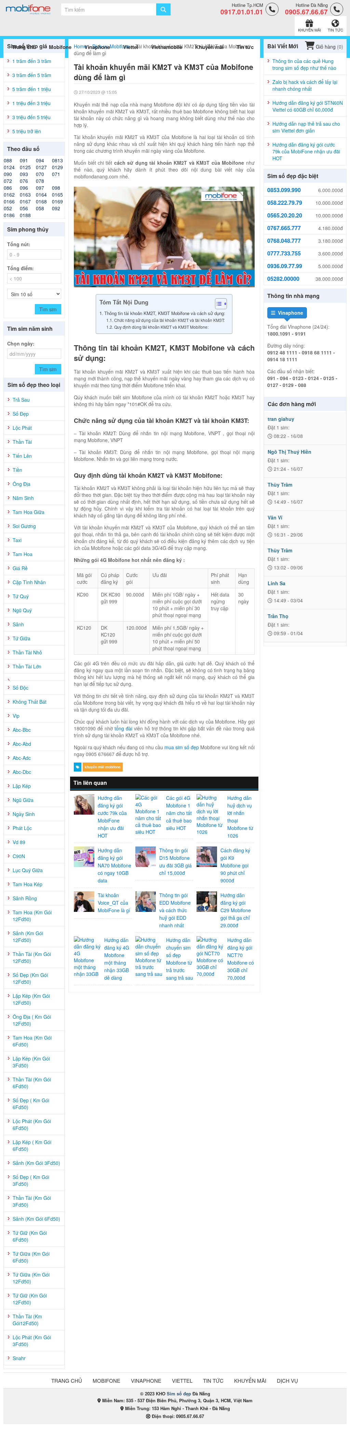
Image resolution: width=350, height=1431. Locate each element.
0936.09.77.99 (284, 266)
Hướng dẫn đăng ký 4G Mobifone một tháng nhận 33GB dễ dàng (116, 959)
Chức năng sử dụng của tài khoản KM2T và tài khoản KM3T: (169, 320)
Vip (16, 715)
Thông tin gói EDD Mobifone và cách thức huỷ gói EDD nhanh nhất (175, 910)
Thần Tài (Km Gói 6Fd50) (32, 1083)
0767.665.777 (284, 228)
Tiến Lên (22, 455)
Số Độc (20, 687)
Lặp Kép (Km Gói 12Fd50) (31, 999)
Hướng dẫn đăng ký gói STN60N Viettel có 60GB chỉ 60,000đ (307, 106)
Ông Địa (21, 483)
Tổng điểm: (20, 268)
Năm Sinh (23, 497)
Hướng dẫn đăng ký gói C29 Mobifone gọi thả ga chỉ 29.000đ (235, 910)
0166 (9, 201)
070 (40, 174)
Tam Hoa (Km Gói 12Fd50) (32, 915)
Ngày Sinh (24, 814)
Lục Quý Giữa (28, 870)
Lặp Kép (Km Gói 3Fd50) (31, 1062)
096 (24, 187)
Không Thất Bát (29, 701)
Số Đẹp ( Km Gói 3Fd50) (31, 1180)
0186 (9, 215)
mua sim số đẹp (181, 747)
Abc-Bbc (22, 729)
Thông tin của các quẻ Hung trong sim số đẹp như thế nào (304, 64)
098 (56, 187)
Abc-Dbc (22, 771)
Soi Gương (24, 526)
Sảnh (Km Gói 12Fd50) (28, 936)
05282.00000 (283, 278)
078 (40, 180)
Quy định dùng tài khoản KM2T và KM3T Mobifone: (161, 327)
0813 (57, 160)
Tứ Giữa (21, 638)
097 (40, 187)
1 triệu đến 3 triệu (31, 103)
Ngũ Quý (22, 610)
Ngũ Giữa (23, 799)
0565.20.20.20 (284, 215)
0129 (57, 167)
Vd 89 (19, 842)
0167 (25, 201)
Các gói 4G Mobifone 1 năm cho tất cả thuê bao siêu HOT (179, 812)
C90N (19, 856)
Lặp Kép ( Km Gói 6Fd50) (32, 1145)
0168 (41, 201)
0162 (9, 194)
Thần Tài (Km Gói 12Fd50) (32, 957)
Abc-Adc (22, 757)
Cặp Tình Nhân (29, 582)
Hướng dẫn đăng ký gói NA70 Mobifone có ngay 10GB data (114, 865)
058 (40, 208)
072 (8, 180)
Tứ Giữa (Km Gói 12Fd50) (31, 1278)
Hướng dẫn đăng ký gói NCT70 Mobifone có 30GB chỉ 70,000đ (240, 959)
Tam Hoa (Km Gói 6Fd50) (32, 1041)
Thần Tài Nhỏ (27, 652)
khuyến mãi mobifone (103, 767)
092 (56, 208)
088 (8, 160)
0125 (25, 167)
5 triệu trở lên (26, 131)
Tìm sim (48, 309)
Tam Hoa (22, 554)
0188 (25, 215)
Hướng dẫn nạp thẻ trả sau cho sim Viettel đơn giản (306, 127)
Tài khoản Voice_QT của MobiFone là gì (114, 903)
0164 (41, 194)
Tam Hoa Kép (27, 884)
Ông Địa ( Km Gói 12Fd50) (32, 1020)
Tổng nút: (18, 244)
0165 (57, 194)
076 (24, 180)
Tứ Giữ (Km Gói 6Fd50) (30, 1236)
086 (8, 187)
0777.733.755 (284, 253)
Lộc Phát (22, 427)
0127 (41, 167)
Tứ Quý (21, 596)
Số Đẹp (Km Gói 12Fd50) (30, 978)
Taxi (17, 540)
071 (56, 174)
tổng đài (123, 728)
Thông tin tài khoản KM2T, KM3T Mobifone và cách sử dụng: (164, 313)
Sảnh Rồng (25, 898)
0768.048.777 (284, 240)
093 (24, 174)
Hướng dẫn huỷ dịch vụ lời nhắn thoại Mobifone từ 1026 (240, 816)
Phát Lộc (22, 828)
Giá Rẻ (20, 568)
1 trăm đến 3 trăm (31, 61)
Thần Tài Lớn (27, 666)
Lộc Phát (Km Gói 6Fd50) (32, 1124)
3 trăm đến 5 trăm (31, 75)
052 (8, 208)
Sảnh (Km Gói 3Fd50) (36, 1162)
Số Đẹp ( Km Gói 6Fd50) (31, 1103)
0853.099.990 (284, 190)
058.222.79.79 (284, 202)
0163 (25, 194)
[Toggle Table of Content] (217, 304)
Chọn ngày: (21, 343)
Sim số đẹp (179, 1393)
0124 (9, 167)
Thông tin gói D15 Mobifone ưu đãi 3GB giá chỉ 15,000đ (175, 861)
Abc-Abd (22, 743)
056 (24, 208)
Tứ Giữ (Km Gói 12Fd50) (30, 1299)
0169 (57, 201)
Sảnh (18, 624)
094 (40, 160)
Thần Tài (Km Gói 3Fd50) (32, 1201)
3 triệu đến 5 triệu (31, 117)
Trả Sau (21, 399)
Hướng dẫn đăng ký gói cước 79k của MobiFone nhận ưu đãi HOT (112, 816)
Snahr (19, 1358)
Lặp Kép (22, 785)
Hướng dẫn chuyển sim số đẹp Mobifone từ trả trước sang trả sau (179, 959)
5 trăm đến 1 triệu (31, 89)
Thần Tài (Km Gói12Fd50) (27, 1320)
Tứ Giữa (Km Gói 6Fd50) (31, 1257)
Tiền (17, 469)
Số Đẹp (21, 413)
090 (8, 174)
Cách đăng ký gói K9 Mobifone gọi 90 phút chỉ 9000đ (235, 865)
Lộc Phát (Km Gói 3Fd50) (32, 1340)
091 (24, 160)
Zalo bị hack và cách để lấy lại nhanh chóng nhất (304, 85)
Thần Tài (22, 441)
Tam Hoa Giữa (28, 512)
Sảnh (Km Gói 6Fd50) (36, 1218)
